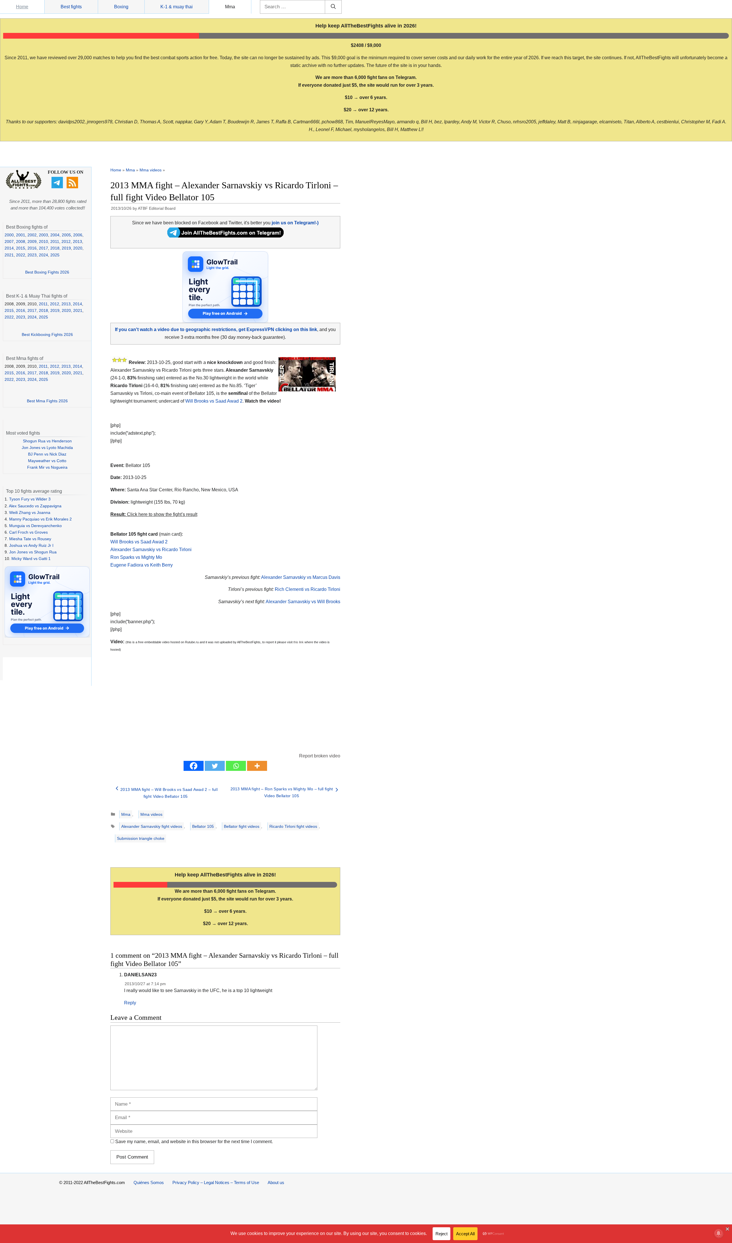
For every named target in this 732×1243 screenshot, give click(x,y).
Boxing (121, 6)
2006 (77, 235)
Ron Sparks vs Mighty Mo (136, 557)
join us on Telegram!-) (295, 222)
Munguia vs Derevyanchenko (35, 525)
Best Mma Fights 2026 (47, 401)
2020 (77, 248)
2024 (43, 255)
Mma (230, 6)
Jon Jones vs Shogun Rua (33, 552)
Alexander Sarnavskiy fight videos (151, 826)
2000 (9, 235)
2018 (54, 248)
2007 (9, 241)
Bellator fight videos (241, 826)
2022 (20, 255)
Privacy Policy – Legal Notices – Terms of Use (215, 1182)
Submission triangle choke (140, 838)
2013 (77, 241)
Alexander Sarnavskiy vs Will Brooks (303, 601)
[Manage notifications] (718, 1233)
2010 (43, 241)
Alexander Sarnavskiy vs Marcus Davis (300, 577)
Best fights (71, 6)
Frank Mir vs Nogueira (47, 467)
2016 (32, 248)
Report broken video (319, 755)
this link (298, 642)
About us (276, 1182)
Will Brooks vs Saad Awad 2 (213, 401)
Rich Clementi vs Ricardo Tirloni (307, 589)
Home (22, 6)
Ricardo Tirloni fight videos (293, 826)
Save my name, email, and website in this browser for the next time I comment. (194, 1141)
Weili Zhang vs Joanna (29, 512)
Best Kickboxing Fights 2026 (47, 334)
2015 (20, 248)
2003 (43, 235)
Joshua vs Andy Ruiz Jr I (31, 545)
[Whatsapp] (236, 766)
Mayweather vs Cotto (47, 460)
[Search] (333, 7)
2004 (54, 235)
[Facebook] (194, 766)
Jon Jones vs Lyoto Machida (47, 447)
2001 (20, 235)
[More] (257, 766)
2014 (9, 248)
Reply (130, 1002)
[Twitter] (215, 766)
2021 (9, 255)
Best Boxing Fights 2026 (47, 272)
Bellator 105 (203, 826)
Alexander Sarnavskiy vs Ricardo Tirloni (151, 549)
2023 (32, 255)
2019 (66, 248)
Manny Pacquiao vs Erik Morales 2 (40, 519)
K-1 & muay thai (176, 6)
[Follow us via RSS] (73, 187)
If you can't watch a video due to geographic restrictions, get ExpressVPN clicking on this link (216, 329)
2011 (54, 241)
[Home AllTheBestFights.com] (23, 187)
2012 (66, 241)
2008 (20, 241)
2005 (66, 235)
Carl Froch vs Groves (28, 532)
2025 (54, 255)
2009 (32, 241)
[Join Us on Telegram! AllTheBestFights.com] (225, 236)
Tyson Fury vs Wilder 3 (30, 499)
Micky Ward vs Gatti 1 (31, 558)
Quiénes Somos (149, 1182)
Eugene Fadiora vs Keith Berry (141, 565)
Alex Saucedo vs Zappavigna (35, 506)
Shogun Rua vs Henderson (47, 441)
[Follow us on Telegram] (57, 187)
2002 (32, 235)
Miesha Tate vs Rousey (30, 539)
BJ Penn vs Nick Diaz (47, 454)
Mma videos (151, 170)
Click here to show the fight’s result (153, 514)
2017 (43, 248)
